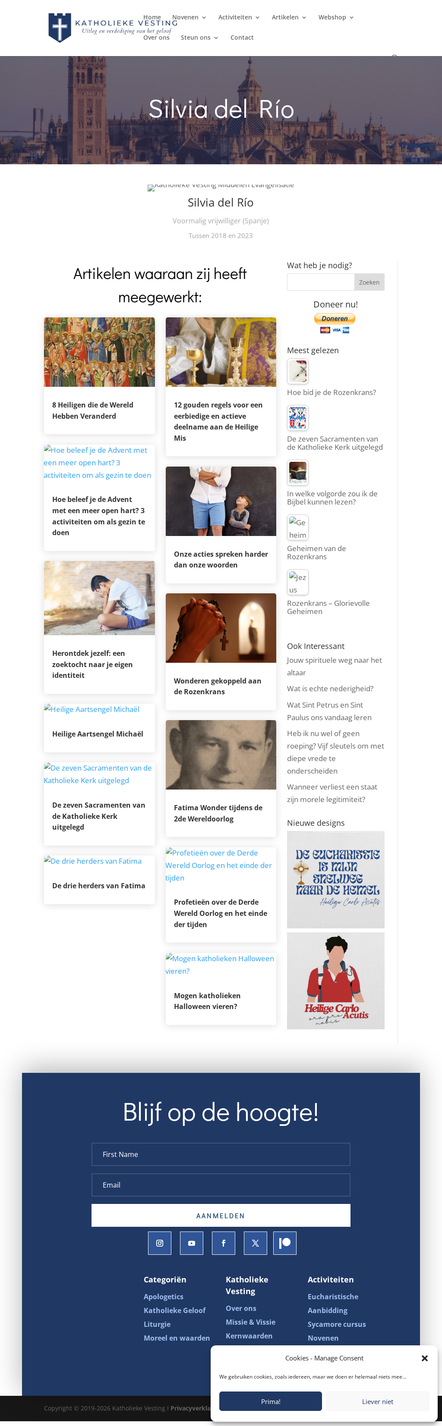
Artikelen (285, 17)
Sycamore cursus (337, 1324)
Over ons (156, 37)
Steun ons (196, 37)
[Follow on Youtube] (191, 1243)
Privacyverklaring (196, 1408)
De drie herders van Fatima (98, 885)
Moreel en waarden (177, 1338)
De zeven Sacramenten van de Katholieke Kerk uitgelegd (98, 816)
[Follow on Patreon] (285, 1243)
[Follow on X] (255, 1243)
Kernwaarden (249, 1336)
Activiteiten (235, 17)
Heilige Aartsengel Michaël (97, 734)
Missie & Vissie (250, 1322)
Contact (242, 37)
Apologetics (163, 1296)
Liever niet (377, 1401)
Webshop (332, 17)
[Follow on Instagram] (159, 1243)
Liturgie (157, 1324)
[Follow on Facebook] (223, 1243)
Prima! (271, 1401)
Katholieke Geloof (174, 1310)
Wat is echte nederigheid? (330, 688)
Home (152, 17)
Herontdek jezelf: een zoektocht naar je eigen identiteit (92, 664)
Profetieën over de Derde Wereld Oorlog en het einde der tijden (220, 913)
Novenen (185, 17)
